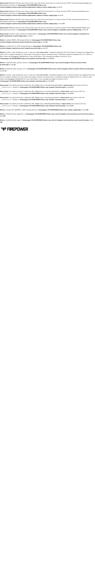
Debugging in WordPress (19, 56)
